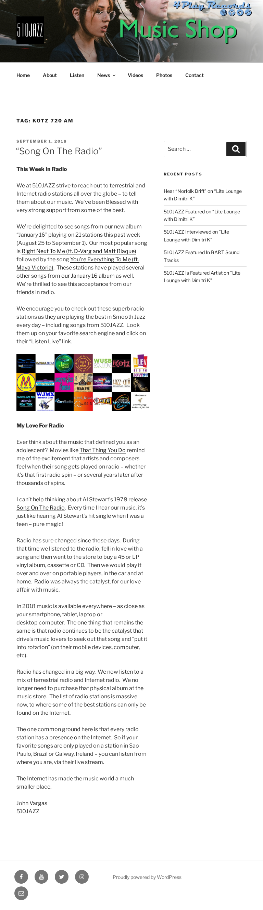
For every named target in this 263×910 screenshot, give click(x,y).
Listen (77, 75)
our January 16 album (88, 276)
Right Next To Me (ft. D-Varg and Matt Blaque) (79, 251)
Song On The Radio (40, 507)
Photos (164, 75)
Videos (135, 75)
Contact (194, 75)
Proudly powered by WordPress (147, 877)
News (103, 75)
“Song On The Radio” (59, 151)
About (50, 75)
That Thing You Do (102, 450)
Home (23, 75)
